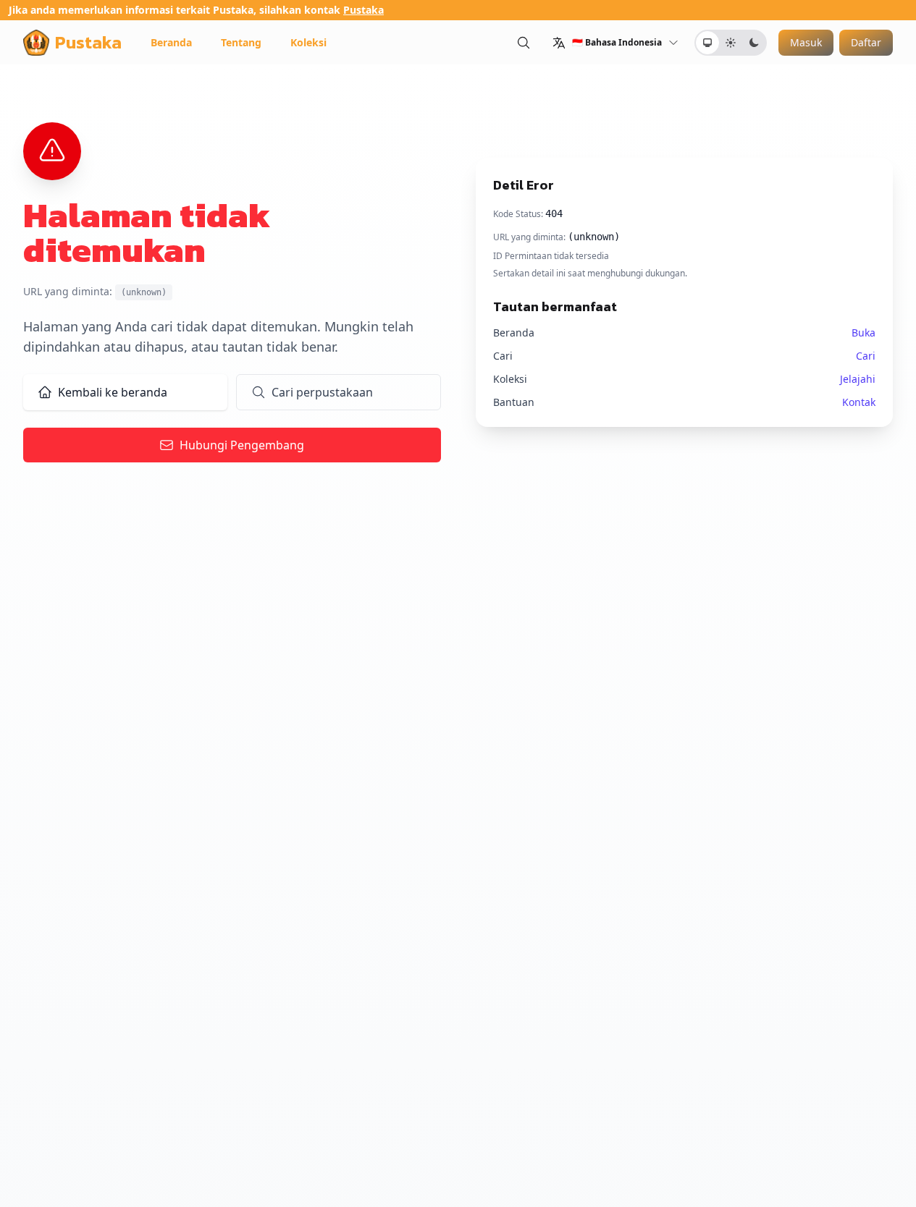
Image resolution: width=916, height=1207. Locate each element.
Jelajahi (857, 379)
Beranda (171, 42)
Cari (865, 356)
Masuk (806, 42)
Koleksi (308, 42)
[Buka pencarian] (523, 42)
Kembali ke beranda (112, 392)
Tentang (241, 42)
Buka (863, 332)
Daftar (866, 42)
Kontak (858, 402)
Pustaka (363, 10)
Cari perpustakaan (322, 392)
